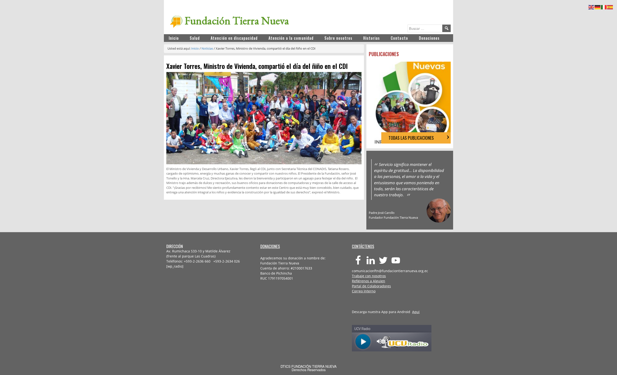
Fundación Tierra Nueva (237, 20)
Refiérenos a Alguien (368, 281)
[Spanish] (610, 6)
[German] (598, 6)
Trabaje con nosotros (369, 276)
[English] (591, 6)
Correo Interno (364, 291)
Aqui (416, 311)
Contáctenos (363, 246)
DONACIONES (270, 246)
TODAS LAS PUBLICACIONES (411, 138)
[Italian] (604, 6)
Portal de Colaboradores (371, 286)
